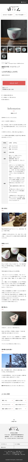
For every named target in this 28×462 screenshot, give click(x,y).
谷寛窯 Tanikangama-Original (10, 63)
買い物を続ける (6, 99)
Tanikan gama (12, 459)
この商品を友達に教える (8, 95)
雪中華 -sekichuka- (20, 63)
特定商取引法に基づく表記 (8, 89)
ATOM (24, 454)
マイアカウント (4, 444)
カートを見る (17, 444)
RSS (21, 454)
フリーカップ (7, 62)
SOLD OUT (14, 83)
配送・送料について (19, 451)
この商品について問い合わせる (9, 97)
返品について (5, 87)
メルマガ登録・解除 (15, 454)
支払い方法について (11, 451)
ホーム (3, 62)
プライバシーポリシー (7, 454)
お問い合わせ (3, 447)
